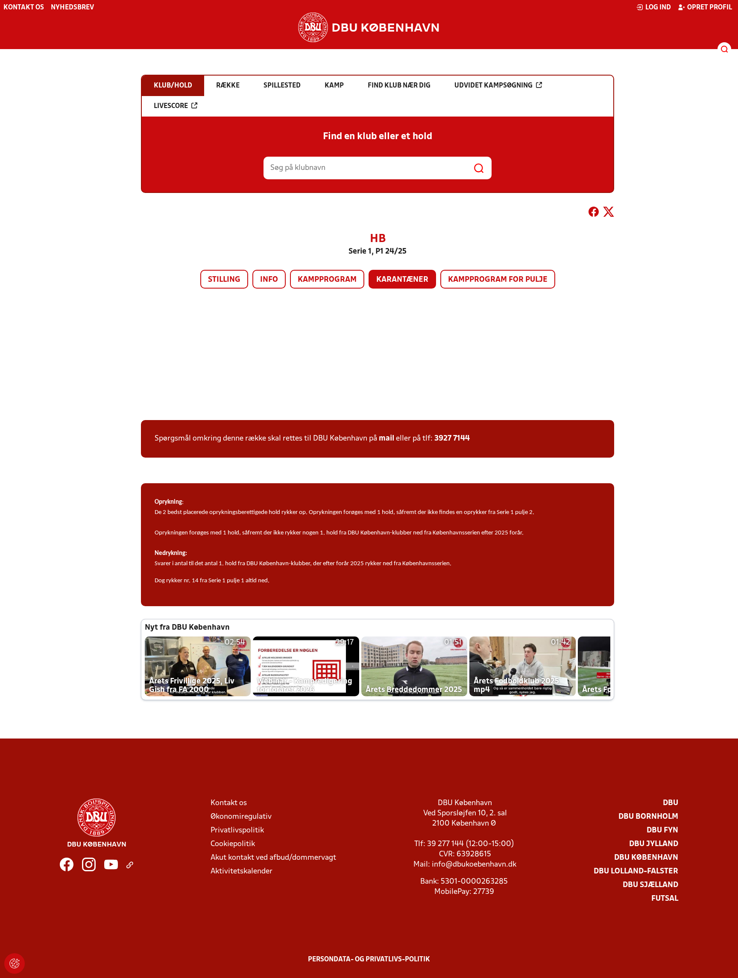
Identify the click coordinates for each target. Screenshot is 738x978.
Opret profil (709, 8)
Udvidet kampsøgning (493, 86)
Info (269, 279)
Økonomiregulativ (241, 816)
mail (386, 438)
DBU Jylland (653, 844)
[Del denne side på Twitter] (608, 213)
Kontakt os (23, 8)
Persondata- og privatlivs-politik (369, 960)
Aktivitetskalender (241, 871)
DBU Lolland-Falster (636, 871)
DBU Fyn (662, 830)
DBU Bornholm (648, 816)
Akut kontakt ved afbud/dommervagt (273, 857)
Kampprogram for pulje (498, 279)
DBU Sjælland (650, 885)
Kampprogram (327, 279)
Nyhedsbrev (72, 8)
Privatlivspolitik (237, 830)
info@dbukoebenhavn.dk (474, 864)
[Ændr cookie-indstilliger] (14, 963)
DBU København (646, 857)
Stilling (224, 279)
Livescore (171, 106)
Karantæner (402, 279)
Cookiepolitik (233, 844)
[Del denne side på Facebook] (594, 213)
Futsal (664, 898)
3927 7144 (452, 438)
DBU (670, 803)
